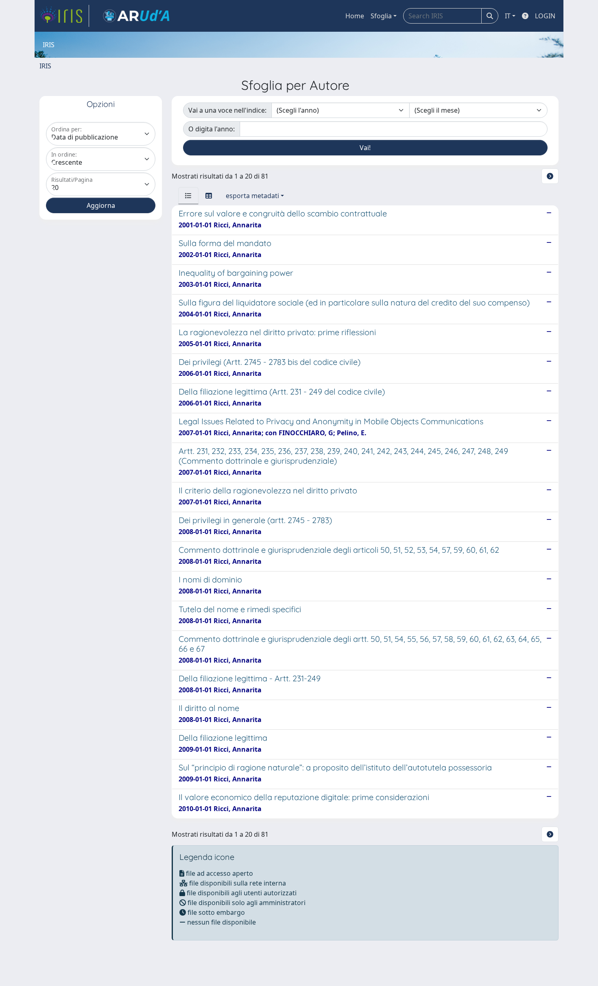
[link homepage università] (136, 16)
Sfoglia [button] (381, 15)
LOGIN (545, 15)
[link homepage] (64, 16)
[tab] (188, 195)
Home (354, 15)
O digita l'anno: (211, 128)
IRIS (45, 65)
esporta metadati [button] (252, 195)
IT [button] (508, 15)
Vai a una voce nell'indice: (227, 110)
